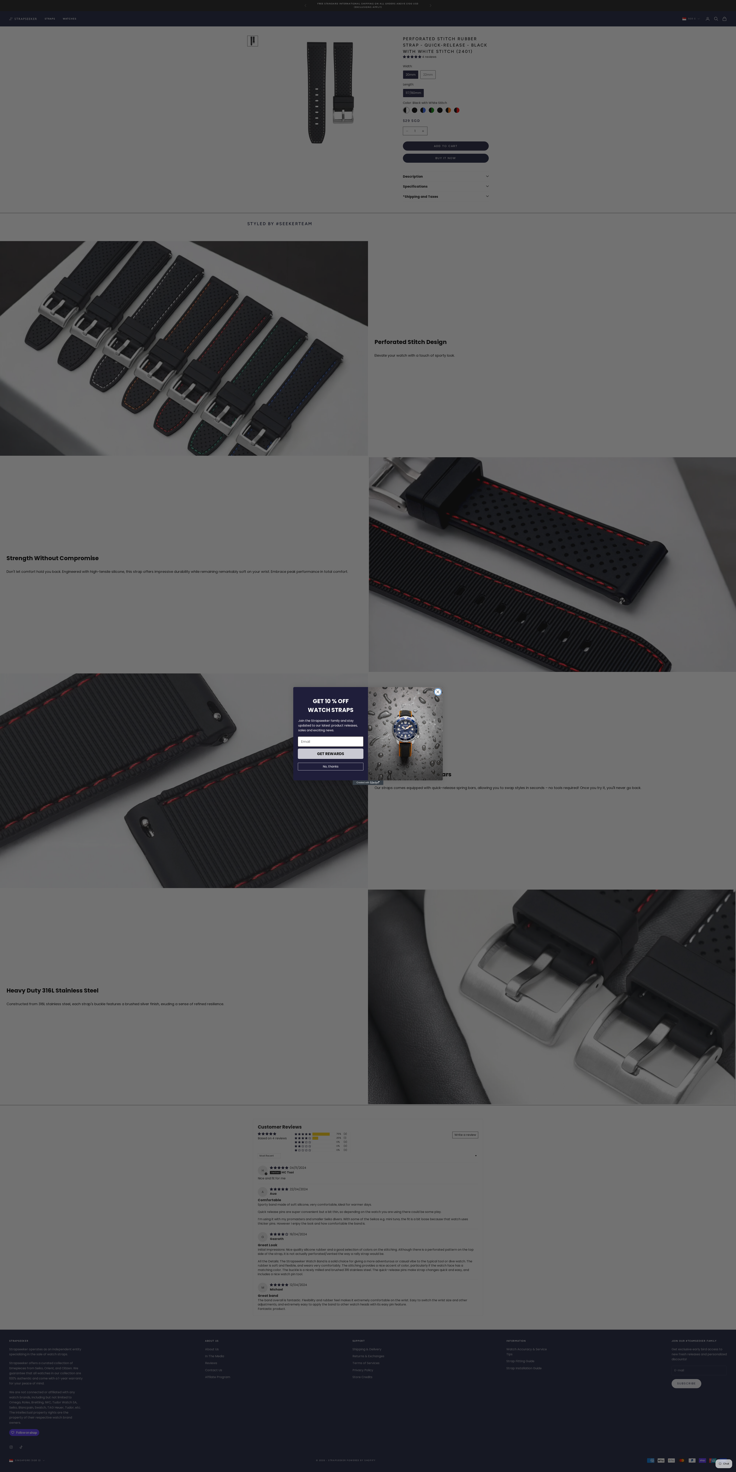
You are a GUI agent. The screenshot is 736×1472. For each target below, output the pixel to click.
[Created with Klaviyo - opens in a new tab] (368, 782)
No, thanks (330, 766)
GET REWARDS (330, 753)
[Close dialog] (438, 692)
